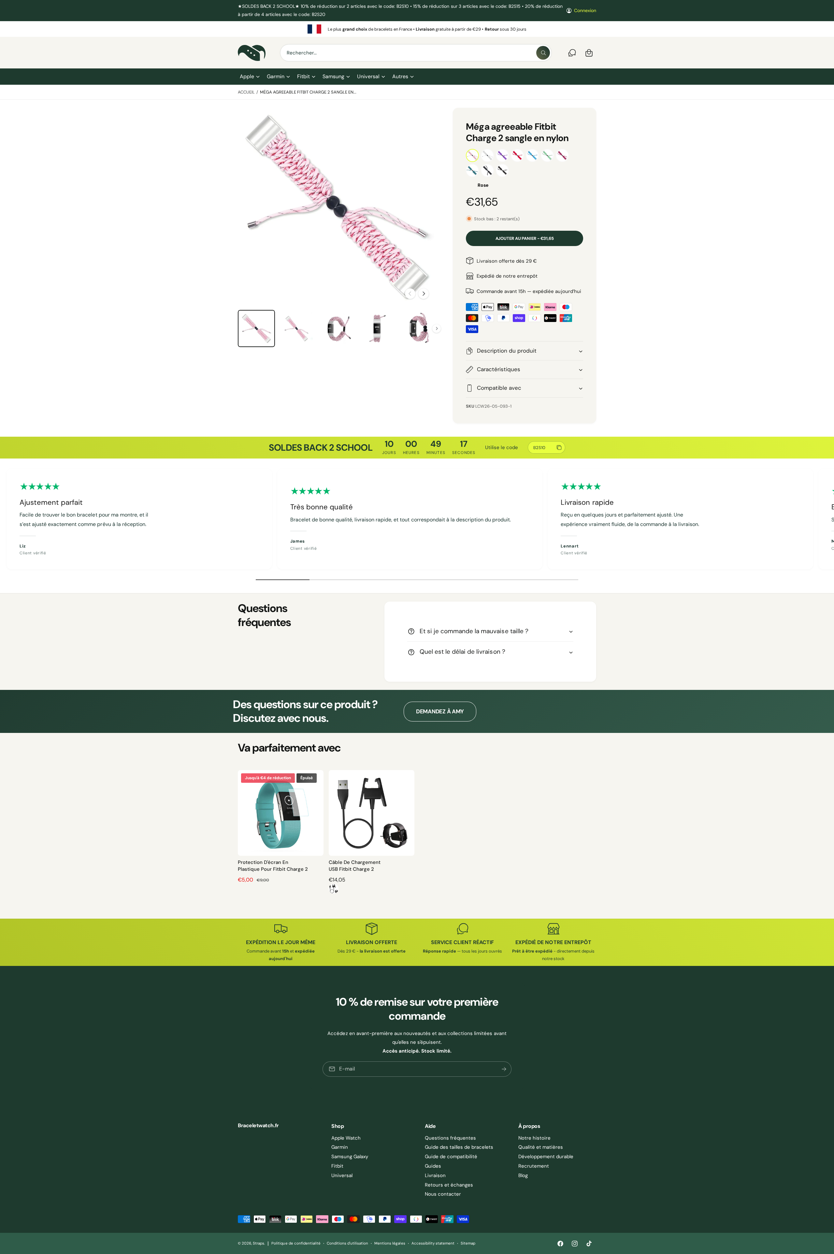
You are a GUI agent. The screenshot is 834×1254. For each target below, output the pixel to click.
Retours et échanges (449, 1185)
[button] (249, 76)
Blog (523, 1175)
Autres (400, 76)
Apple (247, 76)
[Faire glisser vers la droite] (423, 293)
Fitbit (303, 76)
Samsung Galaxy (349, 1156)
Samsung (333, 76)
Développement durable (545, 1156)
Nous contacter (443, 1194)
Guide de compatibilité (451, 1156)
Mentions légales (389, 1243)
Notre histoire (534, 1138)
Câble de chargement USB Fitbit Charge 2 (355, 865)
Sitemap (468, 1243)
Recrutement (533, 1166)
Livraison (435, 1175)
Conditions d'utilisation (347, 1243)
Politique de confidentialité (295, 1243)
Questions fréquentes (450, 1138)
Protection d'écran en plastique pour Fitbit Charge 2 (273, 865)
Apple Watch (346, 1138)
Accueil (246, 92)
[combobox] (416, 52)
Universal (368, 76)
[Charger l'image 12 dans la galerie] (337, 328)
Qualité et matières (540, 1147)
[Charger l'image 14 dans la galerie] (418, 328)
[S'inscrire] (504, 1069)
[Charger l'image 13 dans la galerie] (377, 328)
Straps (258, 1243)
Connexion (585, 10)
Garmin (275, 76)
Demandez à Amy (440, 711)
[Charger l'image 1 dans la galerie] (256, 328)
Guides (433, 1166)
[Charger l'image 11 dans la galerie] (296, 328)
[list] (417, 29)
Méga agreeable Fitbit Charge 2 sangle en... (308, 92)
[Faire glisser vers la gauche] (410, 293)
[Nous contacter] (572, 52)
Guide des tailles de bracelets (459, 1147)
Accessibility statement (432, 1243)
